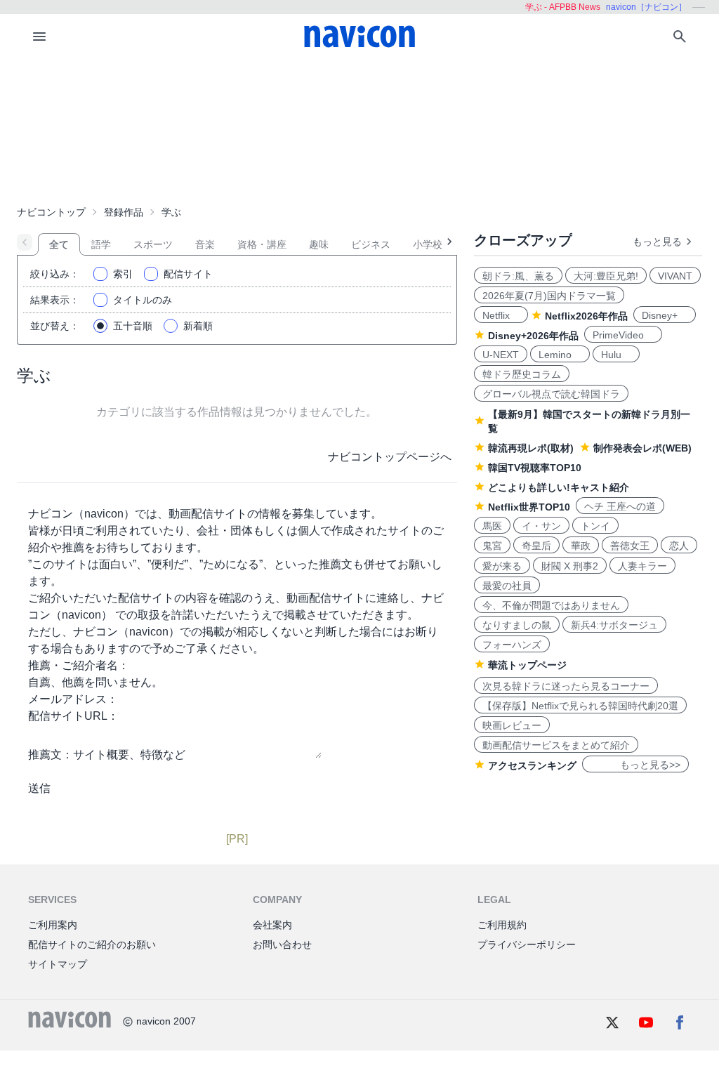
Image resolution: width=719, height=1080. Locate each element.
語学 (101, 244)
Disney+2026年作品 (533, 335)
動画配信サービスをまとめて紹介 (556, 745)
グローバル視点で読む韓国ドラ (551, 394)
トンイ (595, 526)
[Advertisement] (359, 129)
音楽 (205, 244)
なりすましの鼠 (516, 625)
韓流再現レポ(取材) (531, 448)
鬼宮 (492, 545)
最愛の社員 (507, 585)
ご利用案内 (52, 924)
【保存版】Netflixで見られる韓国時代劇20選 (580, 705)
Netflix (501, 315)
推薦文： (50, 754)
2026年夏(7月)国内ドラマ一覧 (549, 295)
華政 (581, 545)
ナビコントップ (51, 212)
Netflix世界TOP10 (529, 507)
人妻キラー (642, 566)
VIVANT (675, 276)
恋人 (679, 545)
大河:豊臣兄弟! (606, 276)
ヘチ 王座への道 (620, 506)
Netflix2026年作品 (586, 316)
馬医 (492, 526)
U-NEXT (500, 354)
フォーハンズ (511, 644)
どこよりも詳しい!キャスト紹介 (558, 487)
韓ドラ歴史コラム (521, 374)
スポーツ (153, 244)
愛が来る (502, 566)
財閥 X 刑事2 (569, 566)
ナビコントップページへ (389, 457)
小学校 (427, 244)
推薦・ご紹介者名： (78, 665)
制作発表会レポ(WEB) (642, 448)
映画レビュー (511, 725)
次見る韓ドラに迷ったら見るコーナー (565, 686)
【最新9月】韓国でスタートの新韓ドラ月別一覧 (589, 421)
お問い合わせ (282, 944)
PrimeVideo (623, 335)
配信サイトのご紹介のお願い (92, 944)
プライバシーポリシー (526, 944)
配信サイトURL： (73, 716)
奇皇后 (536, 545)
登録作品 (123, 212)
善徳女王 (629, 545)
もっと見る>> (635, 764)
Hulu (616, 354)
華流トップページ (527, 665)
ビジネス (370, 244)
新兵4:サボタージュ (614, 625)
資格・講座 (261, 244)
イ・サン (541, 526)
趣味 (319, 244)
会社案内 (272, 924)
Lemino (560, 354)
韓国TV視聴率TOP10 (534, 467)
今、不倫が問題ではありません (551, 605)
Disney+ (664, 315)
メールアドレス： (73, 699)
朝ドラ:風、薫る (518, 276)
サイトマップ (57, 964)
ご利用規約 (502, 924)
